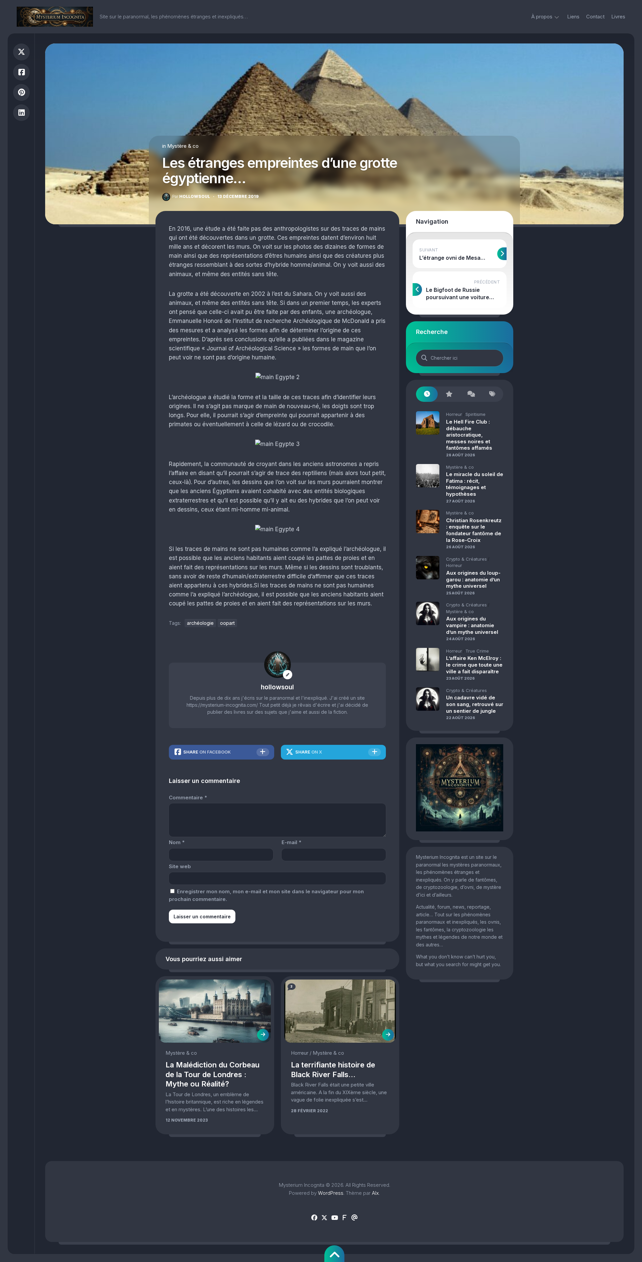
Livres (618, 16)
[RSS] (344, 1218)
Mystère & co (183, 146)
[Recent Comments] (470, 394)
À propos (541, 16)
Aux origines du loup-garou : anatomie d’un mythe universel (473, 579)
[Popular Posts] (448, 394)
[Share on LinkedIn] (21, 112)
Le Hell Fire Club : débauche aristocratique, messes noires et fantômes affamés (469, 435)
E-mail (291, 842)
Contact (595, 16)
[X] (324, 1218)
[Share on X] (21, 52)
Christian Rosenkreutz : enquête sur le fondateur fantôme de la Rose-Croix (474, 530)
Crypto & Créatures (466, 559)
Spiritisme (475, 414)
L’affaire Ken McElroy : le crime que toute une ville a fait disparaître (474, 664)
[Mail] (354, 1218)
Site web (180, 866)
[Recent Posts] (427, 394)
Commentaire (188, 797)
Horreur (299, 1053)
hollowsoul (191, 196)
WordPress (330, 1193)
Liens (573, 16)
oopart (227, 623)
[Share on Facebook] (21, 72)
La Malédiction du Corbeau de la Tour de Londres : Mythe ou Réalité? (212, 1074)
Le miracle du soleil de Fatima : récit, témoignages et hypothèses (474, 484)
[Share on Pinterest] (21, 92)
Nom (177, 842)
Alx (375, 1193)
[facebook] (314, 1218)
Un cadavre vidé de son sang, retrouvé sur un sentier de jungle (474, 704)
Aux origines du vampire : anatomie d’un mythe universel (472, 625)
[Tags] (492, 394)
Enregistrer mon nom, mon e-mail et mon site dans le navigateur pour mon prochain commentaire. (266, 895)
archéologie (200, 623)
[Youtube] (334, 1218)
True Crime (477, 651)
